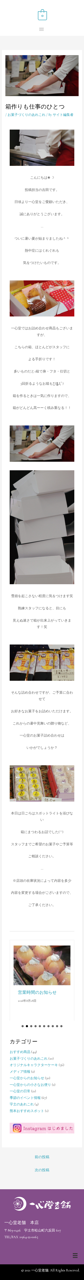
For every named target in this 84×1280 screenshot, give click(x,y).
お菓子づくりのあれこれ (26, 115)
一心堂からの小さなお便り (30, 1085)
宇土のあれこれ (22, 1104)
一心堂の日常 (20, 1091)
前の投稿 (42, 1157)
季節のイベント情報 (25, 1098)
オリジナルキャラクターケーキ (34, 1065)
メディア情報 (20, 1072)
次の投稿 (42, 1170)
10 (61, 1026)
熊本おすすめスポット (27, 1111)
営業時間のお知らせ (37, 992)
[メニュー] (75, 1255)
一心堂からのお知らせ (27, 1078)
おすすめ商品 (20, 1052)
